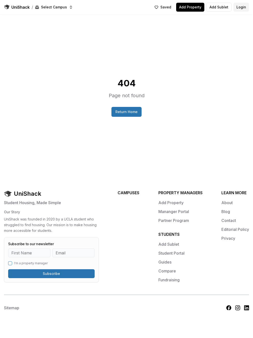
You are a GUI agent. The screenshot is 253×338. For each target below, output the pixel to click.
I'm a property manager (31, 263)
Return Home (126, 112)
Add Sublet (219, 7)
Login (241, 7)
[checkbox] (10, 263)
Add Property (190, 7)
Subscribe (51, 273)
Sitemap (11, 307)
